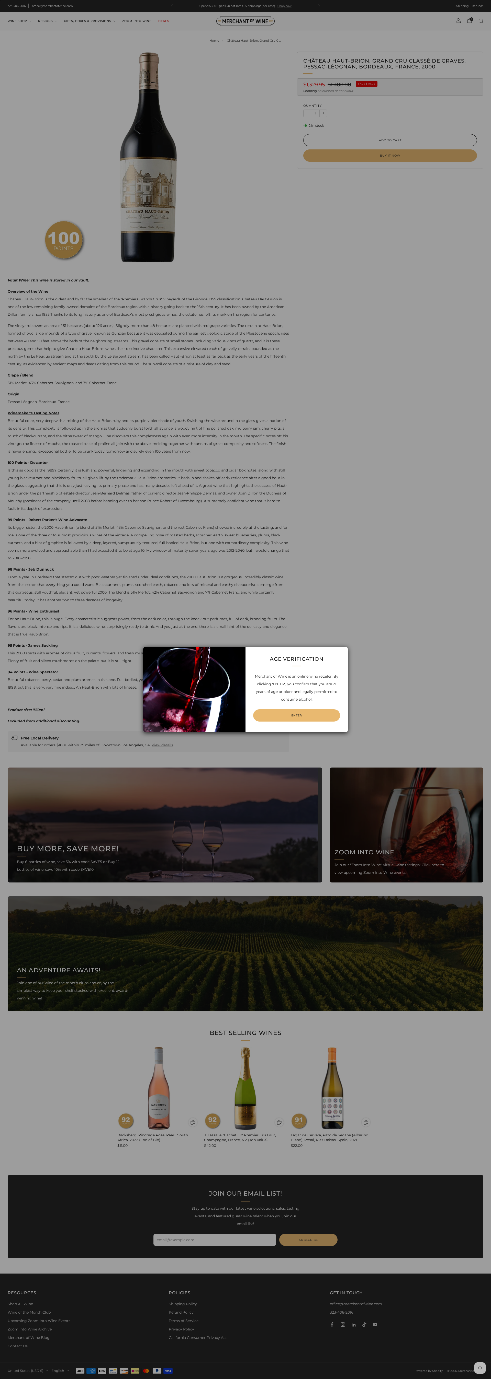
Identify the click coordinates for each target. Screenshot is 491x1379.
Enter (296, 715)
